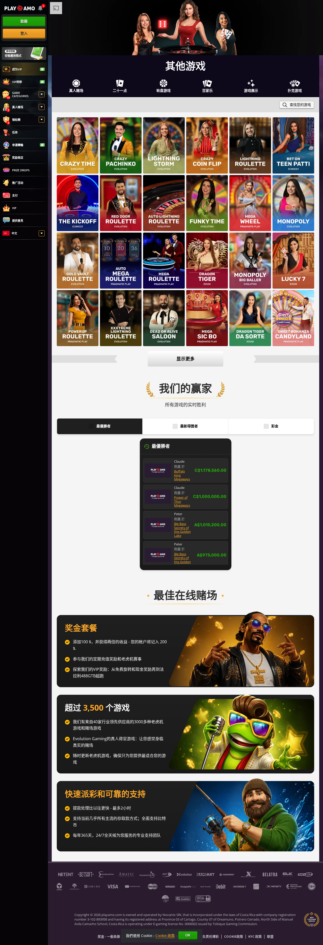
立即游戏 (78, 145)
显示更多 (185, 359)
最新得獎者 (189, 426)
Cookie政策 (233, 937)
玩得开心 (250, 268)
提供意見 (17, 221)
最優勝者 (103, 426)
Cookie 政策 (165, 935)
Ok (187, 935)
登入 (24, 33)
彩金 (274, 426)
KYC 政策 (255, 937)
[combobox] (40, 8)
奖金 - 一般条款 (109, 937)
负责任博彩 (210, 937)
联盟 (270, 937)
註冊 (24, 21)
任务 (15, 132)
